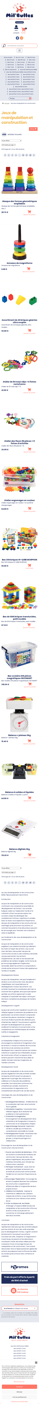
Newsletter (19, 1304)
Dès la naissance (10, 69)
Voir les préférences (19, 1397)
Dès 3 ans (10, 62)
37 (27, 155)
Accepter (19, 1387)
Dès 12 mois (10, 60)
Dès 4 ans (31, 62)
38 (30, 155)
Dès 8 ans (20, 67)
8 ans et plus (8, 57)
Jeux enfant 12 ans (21, 87)
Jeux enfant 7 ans (29, 79)
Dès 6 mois (31, 65)
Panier (23, 31)
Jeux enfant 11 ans (29, 84)
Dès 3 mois (21, 62)
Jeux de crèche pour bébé (28, 69)
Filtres (32, 129)
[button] (36, 1362)
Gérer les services (19, 1381)
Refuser (19, 1392)
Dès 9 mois (31, 67)
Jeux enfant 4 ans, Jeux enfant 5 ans (21, 94)
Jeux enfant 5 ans (29, 77)
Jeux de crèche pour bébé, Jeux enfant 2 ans (21, 72)
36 (23, 155)
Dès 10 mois (31, 57)
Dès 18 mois (21, 60)
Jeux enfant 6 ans (13, 79)
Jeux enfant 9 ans (29, 82)
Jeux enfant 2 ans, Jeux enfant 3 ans (21, 89)
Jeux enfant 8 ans (13, 82)
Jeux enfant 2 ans (13, 74)
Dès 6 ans (20, 65)
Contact (19, 22)
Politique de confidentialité (19, 1401)
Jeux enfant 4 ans (13, 77)
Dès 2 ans (32, 60)
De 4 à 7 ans (20, 57)
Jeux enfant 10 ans (13, 84)
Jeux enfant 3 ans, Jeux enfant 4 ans (21, 91)
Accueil (6, 103)
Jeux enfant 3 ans (29, 74)
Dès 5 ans (10, 65)
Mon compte (16, 31)
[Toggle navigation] (19, 50)
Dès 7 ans (10, 67)
